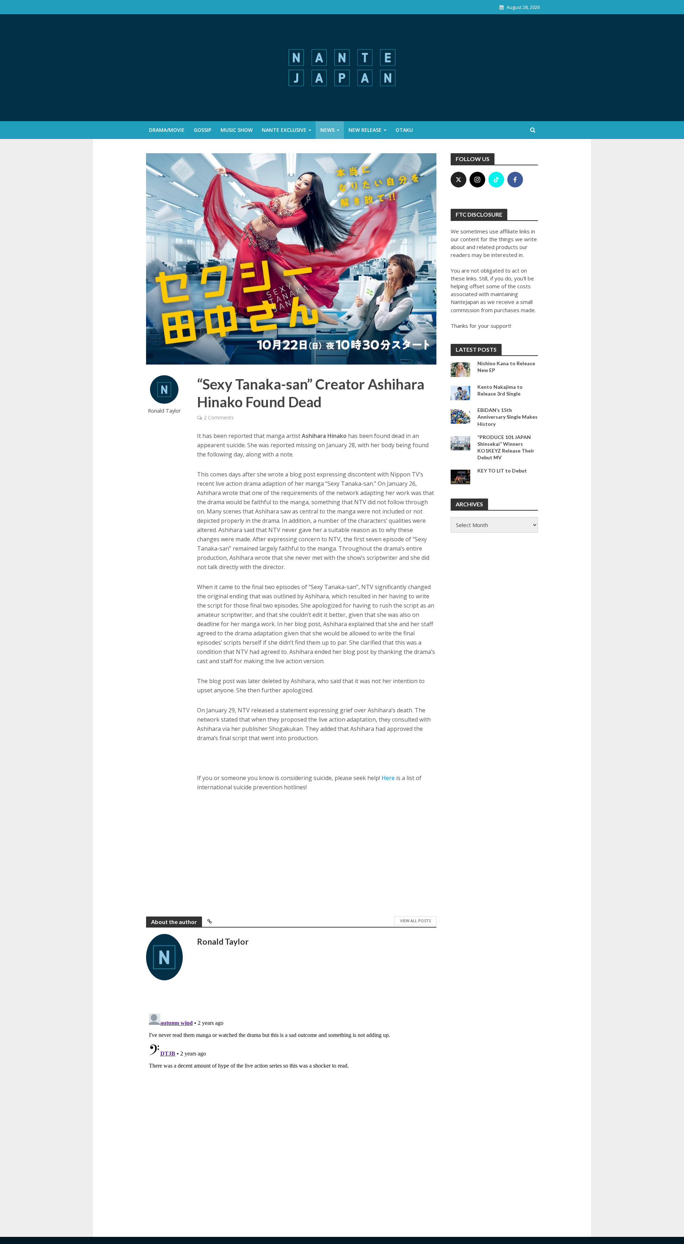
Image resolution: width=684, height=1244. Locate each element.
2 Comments (219, 417)
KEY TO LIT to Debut (502, 471)
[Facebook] (515, 179)
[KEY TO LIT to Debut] (460, 476)
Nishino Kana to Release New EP (506, 366)
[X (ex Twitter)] (458, 179)
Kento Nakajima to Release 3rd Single (500, 390)
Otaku (404, 130)
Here (388, 778)
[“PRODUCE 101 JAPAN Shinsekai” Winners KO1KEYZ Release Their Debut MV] (460, 442)
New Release (365, 130)
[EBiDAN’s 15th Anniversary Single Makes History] (460, 415)
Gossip (202, 130)
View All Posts (415, 920)
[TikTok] (496, 179)
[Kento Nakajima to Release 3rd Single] (460, 392)
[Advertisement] (317, 852)
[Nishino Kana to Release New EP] (460, 368)
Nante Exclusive (284, 130)
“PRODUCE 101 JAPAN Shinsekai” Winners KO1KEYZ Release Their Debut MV (505, 447)
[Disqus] (291, 1100)
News (327, 130)
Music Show (237, 130)
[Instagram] (477, 179)
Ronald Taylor (164, 410)
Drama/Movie (167, 130)
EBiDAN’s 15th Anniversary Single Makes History (507, 417)
